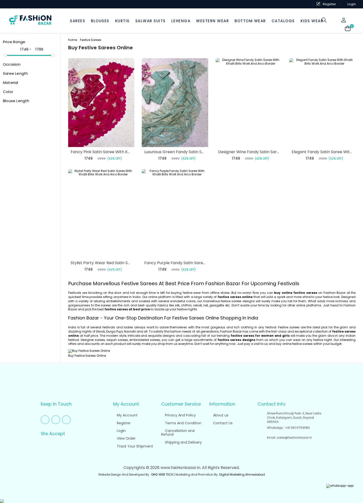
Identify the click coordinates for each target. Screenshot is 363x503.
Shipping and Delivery (183, 442)
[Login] (344, 20)
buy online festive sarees (295, 293)
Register (123, 423)
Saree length (15, 73)
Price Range (14, 41)
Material (10, 82)
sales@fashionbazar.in (294, 437)
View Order (126, 438)
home (72, 40)
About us (220, 415)
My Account (127, 415)
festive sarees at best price (127, 309)
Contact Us (222, 423)
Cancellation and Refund (178, 432)
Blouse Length (16, 100)
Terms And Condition (183, 423)
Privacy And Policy (180, 415)
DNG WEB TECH (162, 474)
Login (121, 430)
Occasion (12, 64)
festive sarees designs (236, 340)
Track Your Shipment (134, 446)
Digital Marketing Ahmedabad (242, 474)
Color (8, 91)
